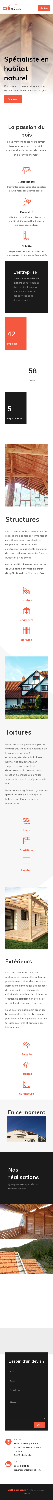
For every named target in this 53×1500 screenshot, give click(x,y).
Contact (44, 8)
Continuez (13, 99)
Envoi (39, 1424)
